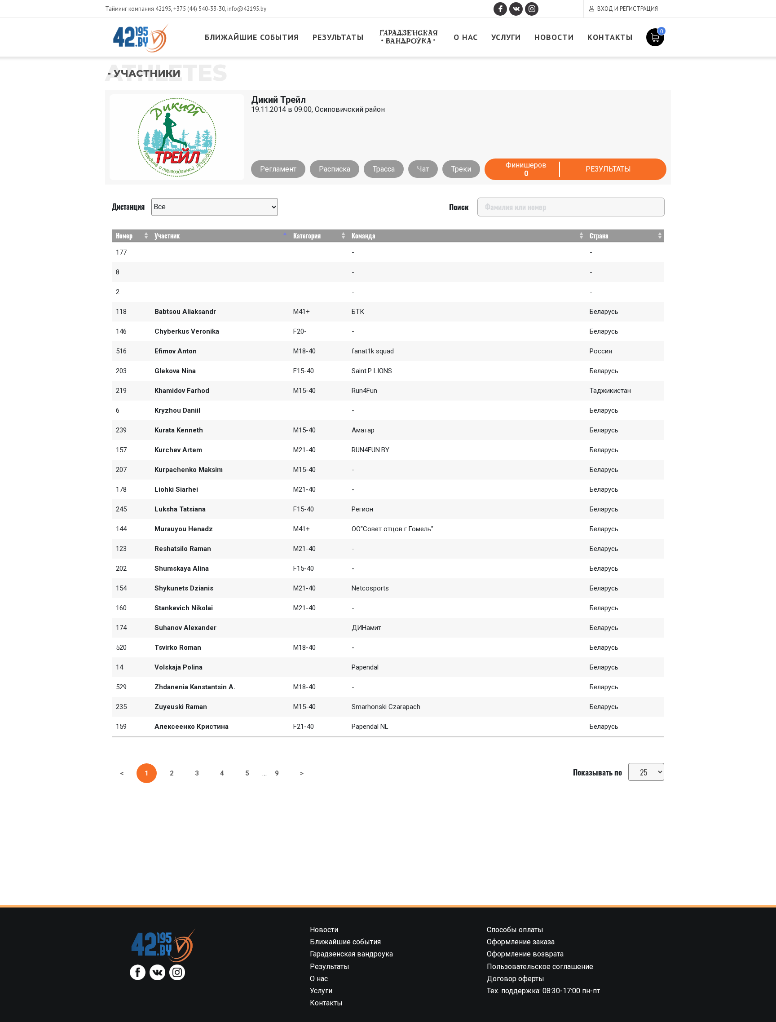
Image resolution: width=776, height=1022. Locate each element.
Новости (554, 37)
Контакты (610, 37)
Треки (461, 169)
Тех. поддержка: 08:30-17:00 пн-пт (543, 991)
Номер (124, 235)
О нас (466, 37)
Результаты (338, 37)
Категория (307, 235)
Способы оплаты (515, 929)
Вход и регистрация (627, 9)
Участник (167, 235)
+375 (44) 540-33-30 (199, 9)
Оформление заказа (521, 942)
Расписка (334, 169)
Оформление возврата (525, 954)
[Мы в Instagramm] (531, 9)
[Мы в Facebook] (500, 9)
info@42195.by (246, 9)
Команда (363, 235)
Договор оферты (515, 978)
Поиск (459, 206)
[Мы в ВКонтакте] (516, 9)
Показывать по (598, 772)
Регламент (278, 169)
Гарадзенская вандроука (408, 37)
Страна (599, 235)
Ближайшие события (252, 37)
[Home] (163, 945)
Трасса (384, 169)
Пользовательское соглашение (540, 966)
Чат (423, 169)
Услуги (506, 37)
